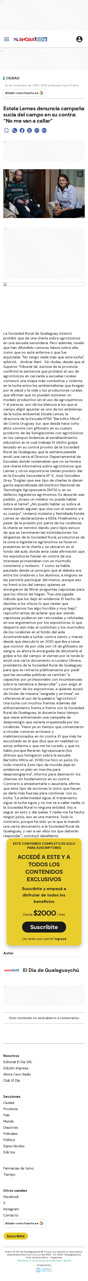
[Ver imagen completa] (80, 174)
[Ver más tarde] (6, 130)
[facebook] (22, 130)
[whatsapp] (14, 130)
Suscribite (44, 927)
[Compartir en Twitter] (29, 130)
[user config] (79, 39)
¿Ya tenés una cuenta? (44, 939)
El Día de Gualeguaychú (51, 970)
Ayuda (67, 1260)
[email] (36, 130)
